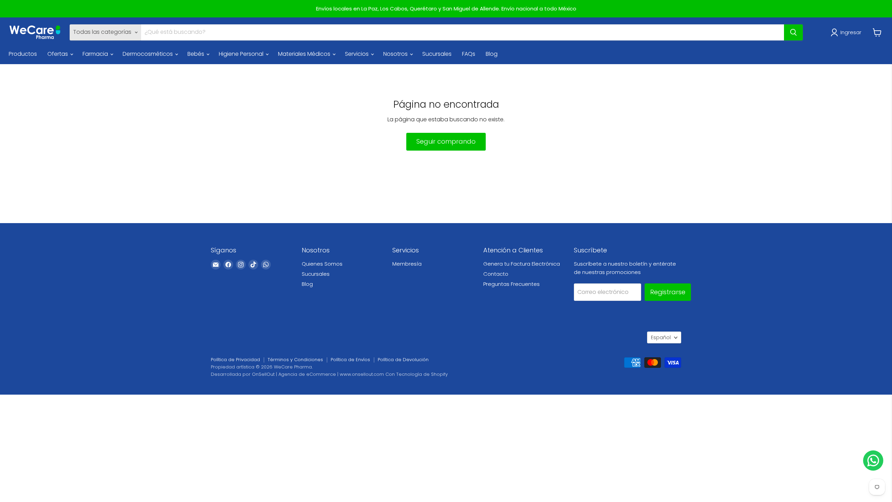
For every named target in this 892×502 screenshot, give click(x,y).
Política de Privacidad (235, 359)
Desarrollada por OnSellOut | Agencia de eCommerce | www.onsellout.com (297, 374)
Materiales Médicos (305, 54)
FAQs (468, 54)
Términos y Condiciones (295, 359)
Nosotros (396, 54)
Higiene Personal (242, 54)
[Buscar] (793, 32)
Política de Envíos (350, 359)
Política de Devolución (403, 359)
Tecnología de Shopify (422, 374)
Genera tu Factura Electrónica (521, 263)
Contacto (495, 273)
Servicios (357, 54)
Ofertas (58, 54)
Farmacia (96, 54)
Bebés (196, 54)
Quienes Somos (322, 263)
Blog (492, 54)
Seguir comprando (446, 141)
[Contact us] (873, 460)
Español (661, 337)
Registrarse (667, 292)
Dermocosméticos (148, 54)
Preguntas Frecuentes (511, 284)
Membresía (407, 263)
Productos (23, 54)
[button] (847, 32)
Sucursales (437, 54)
